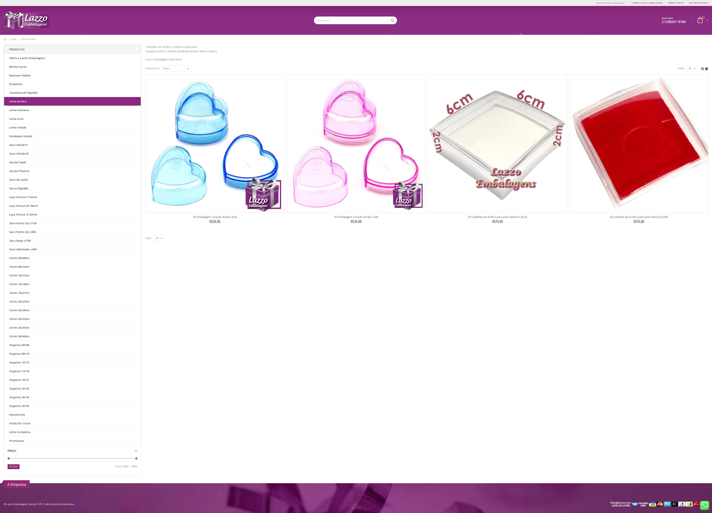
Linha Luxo (16, 119)
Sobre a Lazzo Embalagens (647, 2)
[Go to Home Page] (5, 39)
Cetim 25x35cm (19, 327)
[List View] (706, 68)
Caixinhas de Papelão (23, 92)
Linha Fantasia (19, 110)
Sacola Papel (17, 162)
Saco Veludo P (18, 145)
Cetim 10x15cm (19, 275)
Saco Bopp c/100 (20, 240)
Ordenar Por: (153, 68)
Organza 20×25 (19, 388)
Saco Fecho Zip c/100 (23, 223)
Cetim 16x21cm (19, 293)
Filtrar (13, 466)
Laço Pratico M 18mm (23, 206)
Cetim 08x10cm (19, 266)
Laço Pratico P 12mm (23, 197)
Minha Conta (675, 2)
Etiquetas (15, 84)
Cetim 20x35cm (19, 319)
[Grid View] (702, 68)
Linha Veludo (17, 127)
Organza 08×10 (19, 353)
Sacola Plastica (19, 171)
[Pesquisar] (392, 20)
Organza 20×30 (19, 397)
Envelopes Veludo (20, 136)
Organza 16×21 (19, 380)
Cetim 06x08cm (19, 258)
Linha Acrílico (18, 101)
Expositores (17, 414)
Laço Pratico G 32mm (23, 214)
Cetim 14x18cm (19, 284)
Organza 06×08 (19, 345)
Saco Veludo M (19, 153)
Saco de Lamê (18, 179)
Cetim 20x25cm (19, 301)
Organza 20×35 (19, 406)
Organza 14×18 (19, 371)
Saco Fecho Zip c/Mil (22, 232)
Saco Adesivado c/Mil (23, 249)
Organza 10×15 (19, 362)
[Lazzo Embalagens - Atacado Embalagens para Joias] (27, 20)
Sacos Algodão (19, 188)
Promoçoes (16, 440)
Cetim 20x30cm (19, 310)
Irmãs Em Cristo (20, 423)
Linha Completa (19, 432)
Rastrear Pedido (698, 2)
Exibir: (681, 68)
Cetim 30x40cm (19, 336)
